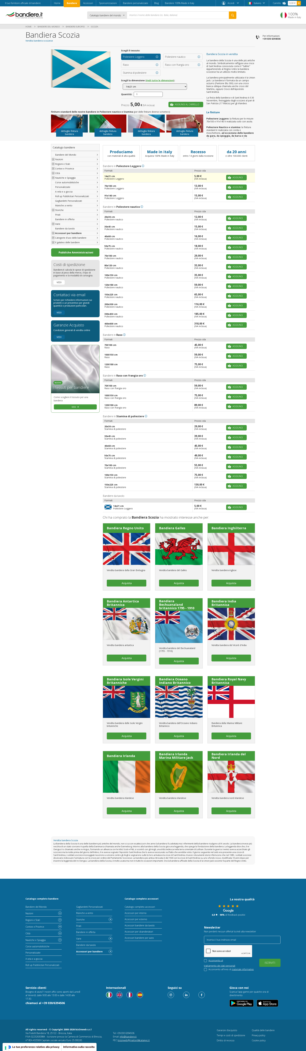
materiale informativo (243, 969)
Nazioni (29, 913)
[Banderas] (140, 995)
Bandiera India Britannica (223, 603)
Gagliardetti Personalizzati (68, 200)
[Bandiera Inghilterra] (231, 549)
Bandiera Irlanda (121, 756)
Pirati (57, 214)
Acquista (127, 583)
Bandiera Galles (172, 528)
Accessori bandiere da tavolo (140, 925)
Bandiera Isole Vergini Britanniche (125, 681)
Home (57, 3)
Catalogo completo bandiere (42, 898)
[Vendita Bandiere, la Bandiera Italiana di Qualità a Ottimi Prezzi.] (24, 15)
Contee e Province (35, 926)
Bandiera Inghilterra (228, 528)
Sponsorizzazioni (108, 3)
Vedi (59, 282)
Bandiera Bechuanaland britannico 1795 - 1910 (176, 604)
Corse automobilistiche (67, 182)
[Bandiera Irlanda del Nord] (231, 777)
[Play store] (241, 1003)
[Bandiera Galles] (178, 549)
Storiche (80, 919)
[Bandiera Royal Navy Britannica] (231, 702)
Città (28, 933)
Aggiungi (238, 177)
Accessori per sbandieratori (139, 931)
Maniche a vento (63, 205)
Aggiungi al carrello (187, 104)
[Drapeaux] (129, 995)
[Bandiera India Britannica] (231, 624)
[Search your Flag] (232, 15)
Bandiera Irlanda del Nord (228, 756)
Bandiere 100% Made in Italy (179, 3)
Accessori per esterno (136, 919)
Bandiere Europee (75, 26)
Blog (156, 3)
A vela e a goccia (64, 191)
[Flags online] (119, 995)
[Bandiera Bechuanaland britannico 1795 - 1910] (178, 627)
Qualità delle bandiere (263, 1030)
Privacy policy (258, 1035)
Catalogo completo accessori (141, 898)
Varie (78, 938)
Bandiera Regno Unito (125, 528)
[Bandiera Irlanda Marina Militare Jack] (178, 777)
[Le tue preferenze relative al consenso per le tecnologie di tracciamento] (6, 1048)
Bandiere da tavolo (65, 228)
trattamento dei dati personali (219, 965)
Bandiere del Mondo (49, 26)
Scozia (94, 26)
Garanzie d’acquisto (227, 1030)
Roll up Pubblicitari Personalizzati (72, 196)
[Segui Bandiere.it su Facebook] (201, 995)
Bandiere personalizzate (135, 3)
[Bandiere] (109, 995)
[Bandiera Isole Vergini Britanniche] (126, 702)
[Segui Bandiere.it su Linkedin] (186, 995)
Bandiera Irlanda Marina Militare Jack (176, 756)
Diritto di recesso (225, 1040)
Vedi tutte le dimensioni (160, 80)
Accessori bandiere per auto (139, 937)
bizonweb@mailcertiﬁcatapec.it (134, 1040)
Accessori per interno (135, 913)
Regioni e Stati (33, 920)
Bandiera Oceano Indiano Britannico (175, 681)
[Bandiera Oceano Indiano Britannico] (178, 702)
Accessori (88, 3)
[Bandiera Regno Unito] (126, 549)
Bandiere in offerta (64, 219)
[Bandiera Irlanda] (126, 777)
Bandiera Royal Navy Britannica (228, 681)
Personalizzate (62, 187)
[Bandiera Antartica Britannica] (126, 624)
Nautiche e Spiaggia (36, 940)
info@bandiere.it (128, 1036)
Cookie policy (259, 1040)
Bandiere (72, 3)
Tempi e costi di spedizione (231, 1035)
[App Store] (267, 1003)
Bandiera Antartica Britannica (123, 603)
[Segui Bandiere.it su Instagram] (171, 995)
